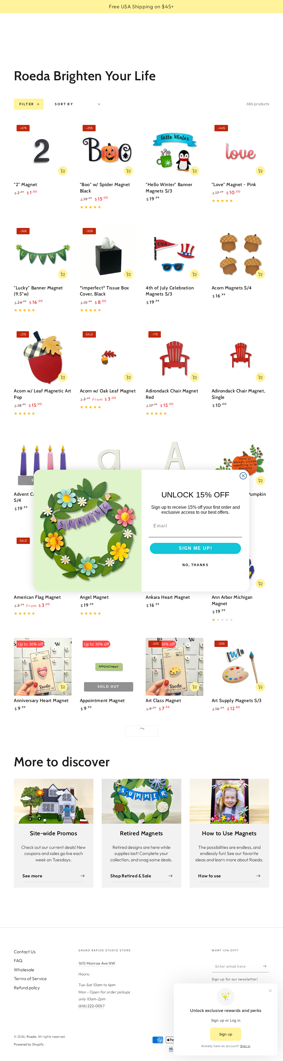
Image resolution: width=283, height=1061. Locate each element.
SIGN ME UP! (195, 548)
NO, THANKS (195, 565)
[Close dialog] (243, 475)
